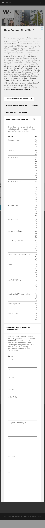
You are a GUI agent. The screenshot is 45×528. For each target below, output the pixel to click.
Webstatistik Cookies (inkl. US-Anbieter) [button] (18, 328)
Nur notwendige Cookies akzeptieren (22, 105)
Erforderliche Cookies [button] (17, 120)
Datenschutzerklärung (20, 89)
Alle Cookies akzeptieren (17, 112)
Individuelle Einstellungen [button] (17, 99)
